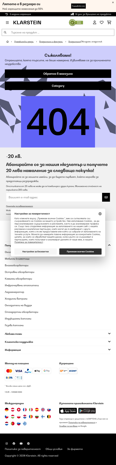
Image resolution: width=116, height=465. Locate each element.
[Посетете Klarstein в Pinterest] (28, 443)
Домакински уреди (24, 41)
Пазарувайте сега (78, 6)
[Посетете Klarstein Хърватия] (25, 416)
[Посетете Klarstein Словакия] (49, 409)
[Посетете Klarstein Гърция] (25, 423)
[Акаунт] (94, 22)
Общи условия (54, 448)
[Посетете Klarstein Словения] (19, 423)
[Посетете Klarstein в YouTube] (21, 443)
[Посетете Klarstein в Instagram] (6, 443)
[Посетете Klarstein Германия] (6, 409)
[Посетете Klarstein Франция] (25, 409)
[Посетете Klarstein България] (37, 416)
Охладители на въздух (18, 305)
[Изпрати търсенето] (5, 32)
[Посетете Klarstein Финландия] (43, 416)
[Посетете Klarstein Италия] (31, 409)
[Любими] (101, 22)
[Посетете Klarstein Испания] (37, 409)
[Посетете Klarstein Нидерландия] (6, 423)
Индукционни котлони (18, 318)
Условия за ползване (68, 426)
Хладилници (74, 41)
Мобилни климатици (17, 258)
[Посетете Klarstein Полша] (19, 416)
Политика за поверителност (19, 206)
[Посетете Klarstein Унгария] (12, 416)
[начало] (10, 41)
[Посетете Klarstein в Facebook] (14, 443)
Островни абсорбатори (19, 271)
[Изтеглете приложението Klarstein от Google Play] (87, 411)
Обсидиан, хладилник (91, 41)
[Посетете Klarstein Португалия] (12, 423)
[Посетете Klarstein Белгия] (49, 416)
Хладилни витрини (16, 298)
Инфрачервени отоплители (22, 285)
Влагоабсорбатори (16, 265)
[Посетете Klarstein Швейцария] (19, 409)
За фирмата (75, 448)
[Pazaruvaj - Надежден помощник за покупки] (76, 22)
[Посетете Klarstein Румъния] (31, 416)
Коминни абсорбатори (18, 278)
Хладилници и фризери (51, 41)
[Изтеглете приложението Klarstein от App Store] (68, 411)
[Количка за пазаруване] (109, 22)
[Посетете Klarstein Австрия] (12, 409)
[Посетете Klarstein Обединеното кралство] (43, 409)
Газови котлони (14, 325)
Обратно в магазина (58, 73)
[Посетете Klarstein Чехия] (6, 416)
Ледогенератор (14, 291)
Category (58, 85)
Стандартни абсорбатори (21, 311)
